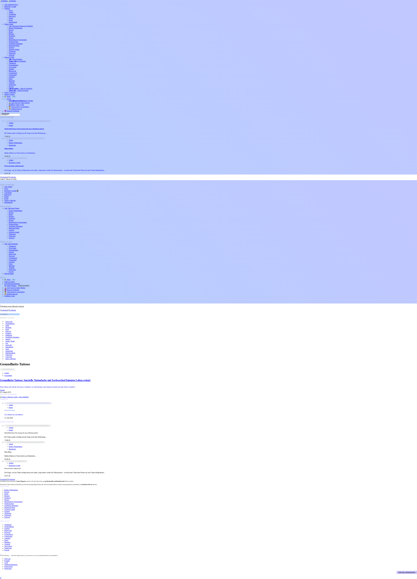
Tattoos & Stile (9, 57)
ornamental (9, 351)
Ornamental (13, 75)
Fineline (11, 69)
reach (7, 349)
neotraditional (9, 324)
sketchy (7, 339)
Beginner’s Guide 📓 (11, 191)
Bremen (11, 34)
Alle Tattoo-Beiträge (11, 244)
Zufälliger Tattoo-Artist (16, 105)
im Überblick (17, 61)
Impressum (8, 568)
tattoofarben (9, 347)
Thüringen (12, 51)
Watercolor (12, 85)
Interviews (12, 16)
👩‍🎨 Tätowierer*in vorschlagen (19, 107)
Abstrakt (11, 83)
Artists (11, 140)
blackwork (8, 322)
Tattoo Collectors (10, 92)
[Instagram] (0, 304)
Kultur (11, 18)
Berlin (11, 32)
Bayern (11, 30)
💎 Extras (7, 99)
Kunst (11, 20)
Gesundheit (8, 375)
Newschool (12, 67)
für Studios (21, 101)
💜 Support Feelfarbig (11, 111)
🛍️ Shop (10, 96)
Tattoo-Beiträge (15, 59)
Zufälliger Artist (9, 296)
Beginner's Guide (14, 163)
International (13, 22)
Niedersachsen (13, 42)
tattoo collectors (10, 359)
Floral (11, 79)
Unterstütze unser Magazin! (12, 306)
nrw (6, 343)
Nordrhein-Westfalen (15, 44)
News (11, 10)
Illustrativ (12, 81)
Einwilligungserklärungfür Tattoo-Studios (16, 285)
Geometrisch (13, 73)
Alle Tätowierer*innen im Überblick (21, 26)
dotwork (8, 331)
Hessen (11, 38)
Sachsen (11, 47)
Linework (8, 357)
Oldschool (8, 355)
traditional (8, 335)
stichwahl (8, 345)
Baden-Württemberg (15, 28)
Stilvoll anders (9, 274)
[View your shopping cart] (1, 308)
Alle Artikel (8, 187)
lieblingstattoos (10, 353)
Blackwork (12, 71)
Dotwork (12, 256)
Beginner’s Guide (10, 6)
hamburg (8, 333)
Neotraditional (13, 65)
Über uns (7, 559)
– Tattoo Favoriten (18, 90)
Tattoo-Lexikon (9, 94)
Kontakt (7, 561)
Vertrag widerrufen (406, 572)
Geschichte (12, 14)
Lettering (12, 77)
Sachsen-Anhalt (14, 49)
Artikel (11, 12)
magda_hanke (10, 341)
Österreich (12, 53)
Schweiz (11, 55)
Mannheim (12, 145)
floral (7, 329)
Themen (7, 8)
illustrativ (8, 327)
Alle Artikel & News (11, 5)
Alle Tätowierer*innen (11, 208)
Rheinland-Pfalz (14, 46)
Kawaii (11, 87)
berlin (7, 325)
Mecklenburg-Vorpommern (18, 40)
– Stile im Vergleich (20, 88)
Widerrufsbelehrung (10, 565)
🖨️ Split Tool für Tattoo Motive (19, 103)
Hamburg (12, 36)
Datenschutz (8, 567)
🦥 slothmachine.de (15, 109)
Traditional (12, 63)
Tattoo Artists (8, 24)
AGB (6, 563)
